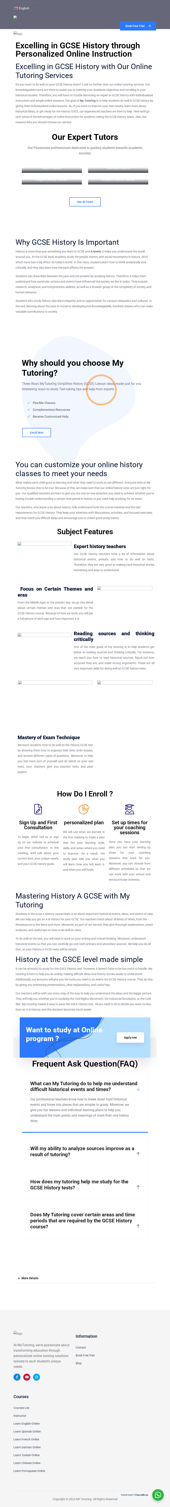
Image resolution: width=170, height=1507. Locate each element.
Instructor (19, 1415)
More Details (30, 1278)
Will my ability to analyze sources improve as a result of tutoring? (82, 1151)
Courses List (21, 1407)
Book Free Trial (85, 1355)
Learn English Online (26, 1423)
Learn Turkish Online (26, 1455)
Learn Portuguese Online (29, 1471)
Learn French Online (26, 1439)
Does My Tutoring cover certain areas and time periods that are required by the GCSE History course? (82, 1221)
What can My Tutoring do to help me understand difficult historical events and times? (83, 1086)
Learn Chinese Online (26, 1463)
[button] (85, 1278)
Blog (78, 1363)
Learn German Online (27, 1447)
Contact (81, 1347)
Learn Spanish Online (27, 1431)
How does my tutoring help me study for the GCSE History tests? (79, 1185)
